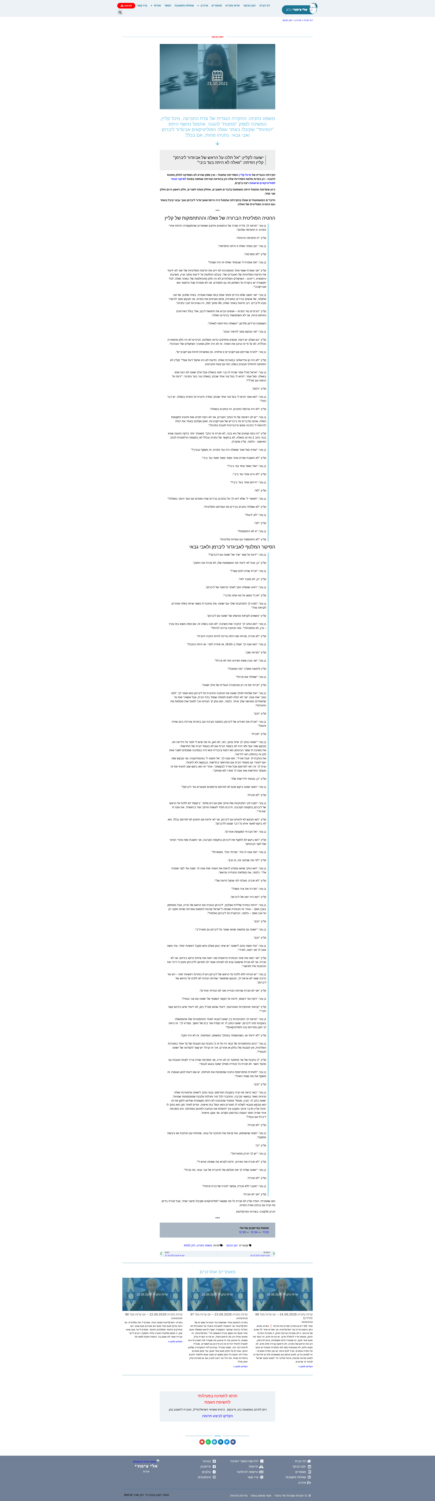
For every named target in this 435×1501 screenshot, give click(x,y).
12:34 (254, 1232)
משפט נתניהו (204, 1245)
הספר (167, 5)
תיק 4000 (189, 1245)
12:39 (242, 1232)
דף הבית (264, 5)
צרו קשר (142, 5)
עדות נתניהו (232, 5)
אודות (157, 5)
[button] (120, 12)
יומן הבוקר (249, 5)
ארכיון (204, 5)
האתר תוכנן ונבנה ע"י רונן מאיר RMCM (146, 1495)
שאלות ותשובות (184, 5)
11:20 (265, 1232)
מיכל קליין (245, 175)
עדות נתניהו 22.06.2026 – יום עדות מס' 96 (153, 1314)
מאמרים (217, 5)
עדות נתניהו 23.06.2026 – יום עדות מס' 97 (219, 1314)
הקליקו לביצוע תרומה (217, 1416)
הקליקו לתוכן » (305, 1366)
